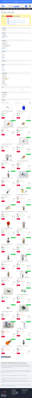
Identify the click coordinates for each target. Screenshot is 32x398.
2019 (24, 20)
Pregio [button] (18, 16)
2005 (17, 22)
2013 (13, 20)
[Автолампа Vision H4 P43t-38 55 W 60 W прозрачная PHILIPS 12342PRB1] (23, 123)
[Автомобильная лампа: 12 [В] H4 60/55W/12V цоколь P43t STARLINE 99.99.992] (8, 240)
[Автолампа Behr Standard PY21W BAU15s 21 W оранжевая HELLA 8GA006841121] (8, 123)
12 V (3, 62)
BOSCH (3, 74)
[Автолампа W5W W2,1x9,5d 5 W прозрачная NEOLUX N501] (24, 107)
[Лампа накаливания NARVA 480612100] (8, 307)
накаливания (4, 29)
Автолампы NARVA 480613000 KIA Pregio (22, 194)
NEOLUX (4, 81)
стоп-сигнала (4, 47)
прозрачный (4, 34)
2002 (11, 22)
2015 (17, 20)
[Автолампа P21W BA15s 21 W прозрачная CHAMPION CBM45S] (8, 107)
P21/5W (3, 54)
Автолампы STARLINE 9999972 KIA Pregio (22, 244)
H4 (2, 53)
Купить (3, 134)
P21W (3, 55)
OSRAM (4, 82)
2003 (13, 22)
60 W (3, 69)
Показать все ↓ (4, 37)
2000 (8, 22)
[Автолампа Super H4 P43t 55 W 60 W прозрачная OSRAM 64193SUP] (8, 324)
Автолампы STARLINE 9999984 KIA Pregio (7, 277)
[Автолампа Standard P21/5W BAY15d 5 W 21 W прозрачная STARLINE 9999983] (23, 207)
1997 (11, 24)
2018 (22, 20)
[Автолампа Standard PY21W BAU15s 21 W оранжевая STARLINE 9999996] (8, 224)
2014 (15, 20)
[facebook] (1, 396)
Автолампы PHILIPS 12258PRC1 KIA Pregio (22, 177)
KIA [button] (14, 16)
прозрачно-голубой (5, 36)
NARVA (3, 80)
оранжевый (4, 35)
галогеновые (4, 30)
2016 (19, 20)
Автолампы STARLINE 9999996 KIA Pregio (7, 228)
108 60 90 (10, 5)
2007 (21, 22)
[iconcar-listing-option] (30, 102)
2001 (10, 22)
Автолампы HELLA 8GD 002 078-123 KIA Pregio (23, 277)
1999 (15, 24)
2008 (22, 22)
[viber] (5, 396)
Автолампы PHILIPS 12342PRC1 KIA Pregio (7, 177)
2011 (10, 20)
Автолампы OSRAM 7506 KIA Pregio (6, 194)
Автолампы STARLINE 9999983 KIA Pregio (22, 211)
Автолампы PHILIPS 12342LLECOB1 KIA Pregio (23, 311)
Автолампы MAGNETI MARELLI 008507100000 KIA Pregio (8, 211)
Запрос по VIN (16, 6)
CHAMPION (4, 75)
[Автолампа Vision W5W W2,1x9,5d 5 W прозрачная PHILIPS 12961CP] (8, 140)
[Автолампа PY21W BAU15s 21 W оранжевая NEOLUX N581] (8, 342)
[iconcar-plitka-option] (29, 102)
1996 (10, 24)
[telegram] (4, 396)
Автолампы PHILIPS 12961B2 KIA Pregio (6, 294)
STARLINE (4, 84)
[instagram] (3, 396)
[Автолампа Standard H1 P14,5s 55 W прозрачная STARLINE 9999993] (8, 257)
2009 (24, 22)
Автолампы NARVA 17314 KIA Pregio (22, 328)
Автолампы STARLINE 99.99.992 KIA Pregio (7, 244)
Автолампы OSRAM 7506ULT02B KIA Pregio (22, 294)
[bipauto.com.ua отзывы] (4, 394)
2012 (11, 20)
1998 (13, 24)
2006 (19, 22)
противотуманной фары (5, 46)
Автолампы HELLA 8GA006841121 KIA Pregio (7, 127)
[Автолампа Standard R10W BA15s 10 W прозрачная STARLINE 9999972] (23, 240)
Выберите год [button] (9, 16)
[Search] (26, 6)
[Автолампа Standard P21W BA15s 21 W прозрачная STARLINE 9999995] (23, 224)
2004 (15, 22)
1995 (8, 24)
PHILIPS (4, 83)
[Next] (10, 357)
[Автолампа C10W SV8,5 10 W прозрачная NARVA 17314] (24, 324)
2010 (8, 20)
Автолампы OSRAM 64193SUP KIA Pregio (7, 328)
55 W (3, 68)
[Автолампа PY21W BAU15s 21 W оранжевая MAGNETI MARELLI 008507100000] (8, 207)
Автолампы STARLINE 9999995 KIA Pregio (22, 228)
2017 (21, 20)
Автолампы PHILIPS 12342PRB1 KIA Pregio (22, 127)
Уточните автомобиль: (3, 16)
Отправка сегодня (5, 93)
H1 (2, 52)
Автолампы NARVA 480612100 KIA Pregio (7, 311)
